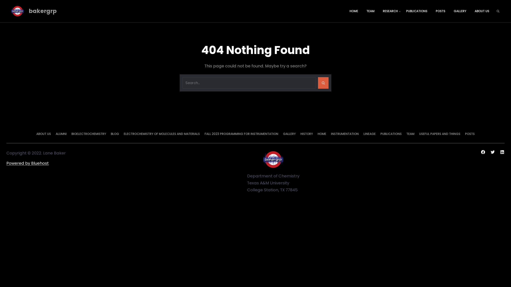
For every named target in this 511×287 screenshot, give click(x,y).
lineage (369, 134)
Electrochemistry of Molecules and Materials (162, 134)
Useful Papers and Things (439, 134)
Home (322, 134)
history (306, 134)
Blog (115, 134)
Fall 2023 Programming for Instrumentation (241, 134)
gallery (289, 134)
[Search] (323, 83)
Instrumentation (345, 134)
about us (43, 134)
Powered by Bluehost (27, 163)
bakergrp (43, 11)
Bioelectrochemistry (88, 134)
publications (391, 134)
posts (470, 134)
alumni (61, 134)
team (410, 134)
